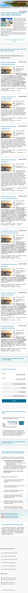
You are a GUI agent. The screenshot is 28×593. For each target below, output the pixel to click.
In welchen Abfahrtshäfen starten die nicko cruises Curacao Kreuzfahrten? (13, 491)
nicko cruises (25, 7)
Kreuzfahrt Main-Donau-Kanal (9, 527)
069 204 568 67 (7, 472)
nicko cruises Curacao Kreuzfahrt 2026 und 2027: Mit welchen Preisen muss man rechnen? (14, 481)
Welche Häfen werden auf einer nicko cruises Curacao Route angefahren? (14, 486)
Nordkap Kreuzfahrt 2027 (7, 532)
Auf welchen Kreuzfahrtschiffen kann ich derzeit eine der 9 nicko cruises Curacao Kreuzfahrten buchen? (13, 496)
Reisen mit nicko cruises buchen (10, 516)
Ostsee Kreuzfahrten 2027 (7, 534)
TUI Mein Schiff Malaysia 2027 (8, 530)
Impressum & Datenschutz (9, 590)
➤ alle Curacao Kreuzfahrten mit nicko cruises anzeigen (14, 40)
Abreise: (4, 378)
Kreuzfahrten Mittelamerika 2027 (16, 531)
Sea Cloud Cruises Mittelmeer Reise (15, 528)
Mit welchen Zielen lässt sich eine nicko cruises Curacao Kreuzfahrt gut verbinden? (14, 507)
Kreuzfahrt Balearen (19, 532)
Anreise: (4, 373)
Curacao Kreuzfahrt (16, 7)
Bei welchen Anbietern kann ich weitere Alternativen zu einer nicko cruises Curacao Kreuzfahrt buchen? (14, 502)
